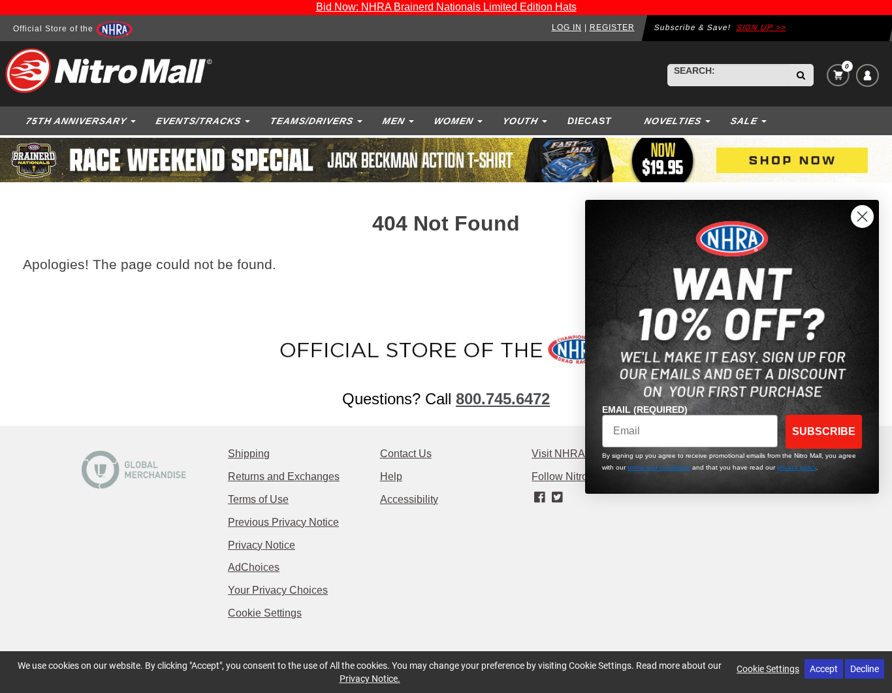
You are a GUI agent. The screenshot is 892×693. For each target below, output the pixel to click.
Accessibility (409, 499)
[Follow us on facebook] (540, 497)
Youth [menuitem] (520, 121)
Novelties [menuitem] (672, 121)
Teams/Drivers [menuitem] (311, 121)
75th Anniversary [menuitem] (76, 121)
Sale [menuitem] (743, 121)
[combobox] (728, 75)
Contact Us (406, 453)
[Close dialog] (862, 216)
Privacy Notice (261, 545)
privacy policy (796, 467)
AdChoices (253, 567)
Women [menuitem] (453, 121)
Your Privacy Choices (278, 590)
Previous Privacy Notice (283, 522)
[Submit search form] (801, 75)
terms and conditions (659, 467)
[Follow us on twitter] (557, 497)
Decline (864, 668)
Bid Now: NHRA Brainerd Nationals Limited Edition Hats (446, 6)
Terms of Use (258, 499)
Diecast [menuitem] (589, 121)
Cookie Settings (265, 613)
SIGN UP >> (761, 27)
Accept (824, 668)
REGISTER (612, 27)
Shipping (249, 453)
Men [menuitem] (393, 121)
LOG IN (567, 27)
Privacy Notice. (370, 678)
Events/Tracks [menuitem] (198, 121)
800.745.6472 (503, 399)
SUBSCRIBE (823, 431)
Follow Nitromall (569, 476)
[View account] (867, 75)
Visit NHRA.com (569, 453)
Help (391, 476)
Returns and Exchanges (284, 476)
